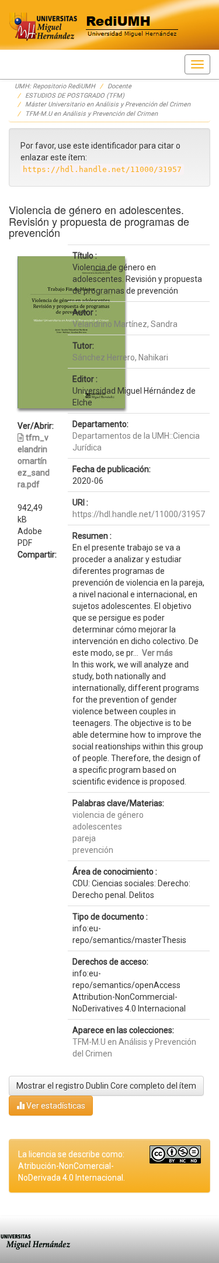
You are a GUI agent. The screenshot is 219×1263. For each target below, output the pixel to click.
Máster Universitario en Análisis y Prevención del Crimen (107, 104)
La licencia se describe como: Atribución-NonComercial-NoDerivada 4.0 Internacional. (71, 1166)
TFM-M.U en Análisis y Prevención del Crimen (91, 114)
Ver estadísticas (55, 1105)
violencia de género (108, 815)
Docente (119, 86)
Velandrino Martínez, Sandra (125, 324)
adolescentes (97, 826)
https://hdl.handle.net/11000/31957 (138, 514)
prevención (92, 850)
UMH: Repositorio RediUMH (55, 86)
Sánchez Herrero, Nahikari (120, 357)
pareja (84, 838)
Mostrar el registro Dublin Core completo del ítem (106, 1085)
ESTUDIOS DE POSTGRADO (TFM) (74, 95)
